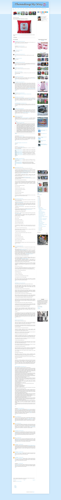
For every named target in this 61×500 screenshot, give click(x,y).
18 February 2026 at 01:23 (21, 408)
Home (13, 8)
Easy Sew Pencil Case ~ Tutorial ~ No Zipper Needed (44, 144)
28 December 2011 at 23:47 (22, 54)
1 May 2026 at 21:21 (19, 423)
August (39, 230)
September (40, 229)
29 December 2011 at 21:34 (22, 62)
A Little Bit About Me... (41, 223)
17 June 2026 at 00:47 (20, 444)
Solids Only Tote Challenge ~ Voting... (43, 224)
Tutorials (18, 8)
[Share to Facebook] (15, 37)
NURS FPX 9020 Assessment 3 (31, 445)
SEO (15, 437)
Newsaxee (29, 409)
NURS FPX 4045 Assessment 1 (18, 458)
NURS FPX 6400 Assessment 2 (20, 205)
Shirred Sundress (42, 66)
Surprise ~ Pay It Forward (41, 222)
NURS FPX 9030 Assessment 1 (18, 159)
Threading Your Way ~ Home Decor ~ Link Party (44, 130)
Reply (15, 60)
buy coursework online (32, 426)
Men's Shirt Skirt (39, 75)
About (15, 8)
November (40, 227)
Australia (30, 8)
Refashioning (26, 8)
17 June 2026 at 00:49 (20, 457)
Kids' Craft (33, 8)
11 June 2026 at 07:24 (18, 437)
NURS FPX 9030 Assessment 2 (18, 160)
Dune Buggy (16, 444)
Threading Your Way (43, 8)
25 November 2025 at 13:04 (20, 198)
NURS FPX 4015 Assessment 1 (24, 258)
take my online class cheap (18, 213)
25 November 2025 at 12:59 (20, 167)
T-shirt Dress (43, 57)
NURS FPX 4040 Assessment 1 (27, 112)
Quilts (21, 8)
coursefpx (16, 108)
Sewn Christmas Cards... (41, 215)
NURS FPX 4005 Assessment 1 (23, 249)
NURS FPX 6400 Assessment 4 (28, 209)
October (40, 228)
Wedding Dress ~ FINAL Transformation (43, 216)
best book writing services (31, 98)
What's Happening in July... (44, 133)
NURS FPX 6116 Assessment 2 (19, 202)
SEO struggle (16, 158)
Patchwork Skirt (19, 15)
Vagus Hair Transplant (17, 366)
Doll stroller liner (39, 57)
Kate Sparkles (16, 41)
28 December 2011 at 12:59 (21, 41)
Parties (23, 8)
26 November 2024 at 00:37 (21, 108)
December (40, 207)
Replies (16, 121)
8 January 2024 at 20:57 (20, 76)
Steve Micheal (16, 430)
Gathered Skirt (23, 15)
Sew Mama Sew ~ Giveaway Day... (42, 219)
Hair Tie (43, 75)
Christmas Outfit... (41, 221)
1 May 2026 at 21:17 (19, 416)
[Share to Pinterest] (16, 37)
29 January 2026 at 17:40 (23, 366)
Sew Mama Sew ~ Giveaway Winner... (43, 218)
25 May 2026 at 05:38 (20, 430)
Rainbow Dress (46, 66)
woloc (15, 416)
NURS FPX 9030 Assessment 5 (18, 163)
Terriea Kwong (16, 54)
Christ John (16, 76)
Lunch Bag (42, 40)
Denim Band (27, 15)
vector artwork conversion (18, 142)
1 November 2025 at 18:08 (21, 158)
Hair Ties (39, 66)
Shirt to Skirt (34, 15)
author (15, 167)
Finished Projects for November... (42, 226)
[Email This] (13, 37)
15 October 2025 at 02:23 (24, 142)
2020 (38, 198)
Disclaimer (39, 308)
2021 (38, 197)
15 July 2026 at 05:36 (20, 463)
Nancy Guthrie (19, 409)
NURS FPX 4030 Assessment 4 (25, 117)
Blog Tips (37, 8)
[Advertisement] (42, 33)
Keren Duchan (16, 62)
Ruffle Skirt (15, 15)
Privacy (13, 9)
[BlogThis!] (14, 37)
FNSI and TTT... (40, 217)
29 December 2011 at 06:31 (19, 58)
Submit (39, 8)
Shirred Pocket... (40, 225)
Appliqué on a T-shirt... (41, 208)
